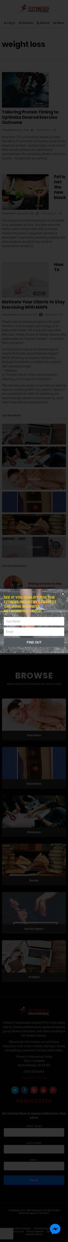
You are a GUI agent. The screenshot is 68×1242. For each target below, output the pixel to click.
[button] (62, 594)
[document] (34, 621)
